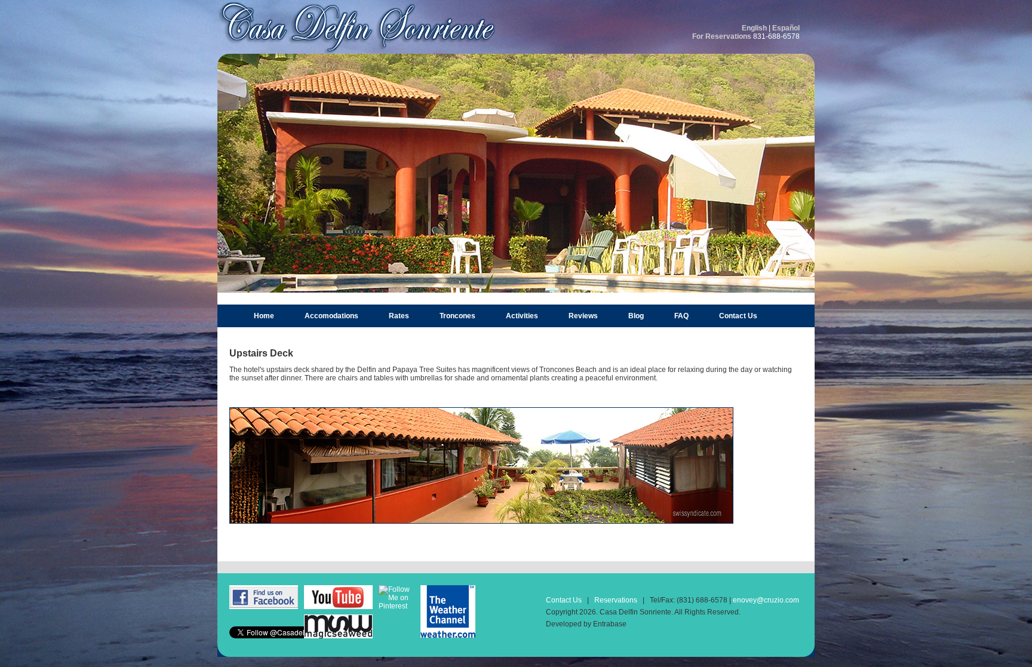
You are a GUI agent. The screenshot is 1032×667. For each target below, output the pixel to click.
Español (786, 28)
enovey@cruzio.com (766, 600)
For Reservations (721, 36)
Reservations (615, 600)
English (754, 28)
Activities (522, 316)
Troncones (457, 316)
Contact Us (738, 316)
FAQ (681, 316)
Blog (636, 316)
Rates (399, 316)
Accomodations (331, 316)
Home (264, 316)
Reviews (583, 316)
